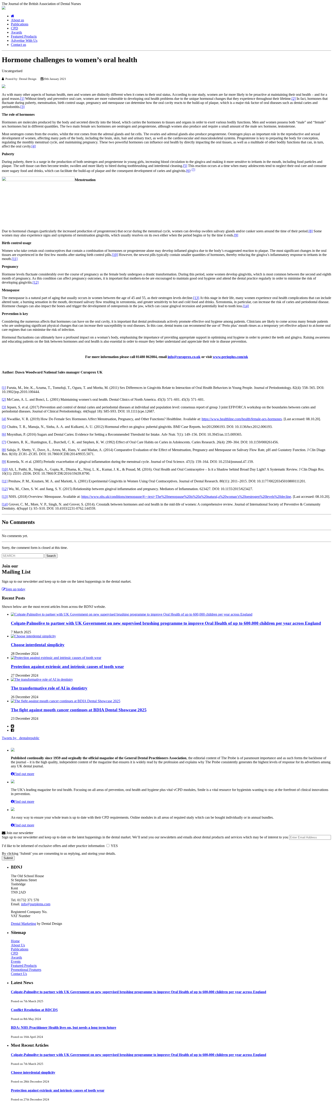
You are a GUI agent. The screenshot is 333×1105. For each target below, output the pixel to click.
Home (15, 941)
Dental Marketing (23, 924)
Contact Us (19, 974)
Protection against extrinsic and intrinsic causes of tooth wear (67, 666)
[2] (294, 99)
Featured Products (24, 36)
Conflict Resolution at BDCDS (34, 1010)
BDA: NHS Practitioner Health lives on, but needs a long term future (63, 1027)
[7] (193, 169)
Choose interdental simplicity (38, 644)
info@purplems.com (35, 904)
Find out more (24, 774)
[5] (185, 166)
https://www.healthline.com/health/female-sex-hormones (242, 419)
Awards (16, 32)
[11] (14, 259)
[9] (236, 235)
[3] (22, 107)
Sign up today (15, 589)
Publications (19, 24)
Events (16, 961)
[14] (246, 306)
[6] (188, 171)
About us (17, 20)
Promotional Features (26, 970)
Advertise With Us (24, 40)
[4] (33, 146)
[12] (36, 282)
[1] (22, 99)
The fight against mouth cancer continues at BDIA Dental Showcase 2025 (79, 709)
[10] (115, 255)
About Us (18, 945)
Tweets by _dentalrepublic (20, 738)
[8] (311, 231)
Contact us (18, 45)
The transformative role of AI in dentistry (49, 688)
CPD (14, 28)
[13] (196, 298)
